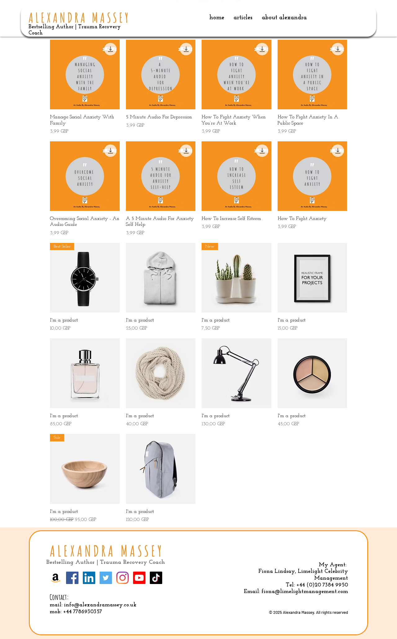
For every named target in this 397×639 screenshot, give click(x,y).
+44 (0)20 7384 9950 (322, 585)
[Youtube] (139, 578)
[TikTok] (156, 578)
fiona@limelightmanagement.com (304, 592)
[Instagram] (122, 578)
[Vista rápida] (85, 75)
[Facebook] (72, 578)
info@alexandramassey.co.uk (100, 605)
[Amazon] (55, 578)
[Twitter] (106, 578)
